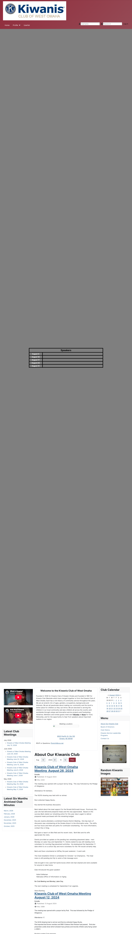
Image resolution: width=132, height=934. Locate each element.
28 (112, 711)
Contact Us (105, 738)
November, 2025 (10, 823)
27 (110, 711)
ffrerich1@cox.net (57, 743)
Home (7, 25)
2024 (117, 695)
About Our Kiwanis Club (109, 724)
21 (112, 708)
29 (114, 711)
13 (109, 706)
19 (107, 708)
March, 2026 (8, 811)
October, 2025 (9, 826)
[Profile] (19, 25)
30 (117, 711)
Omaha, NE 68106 (66, 739)
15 (114, 706)
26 (107, 711)
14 (112, 706)
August (112, 695)
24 (119, 708)
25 (121, 708)
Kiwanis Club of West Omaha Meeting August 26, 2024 (56, 768)
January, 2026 (9, 817)
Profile (15, 25)
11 (121, 703)
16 (116, 706)
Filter (72, 760)
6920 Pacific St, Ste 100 (66, 736)
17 (119, 706)
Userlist (27, 25)
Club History (105, 730)
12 (107, 706)
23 (117, 708)
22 (114, 708)
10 (119, 703)
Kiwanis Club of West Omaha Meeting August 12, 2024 (62, 895)
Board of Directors (107, 727)
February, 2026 (9, 814)
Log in (125, 24)
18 (121, 706)
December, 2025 (10, 820)
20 (110, 708)
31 (119, 711)
